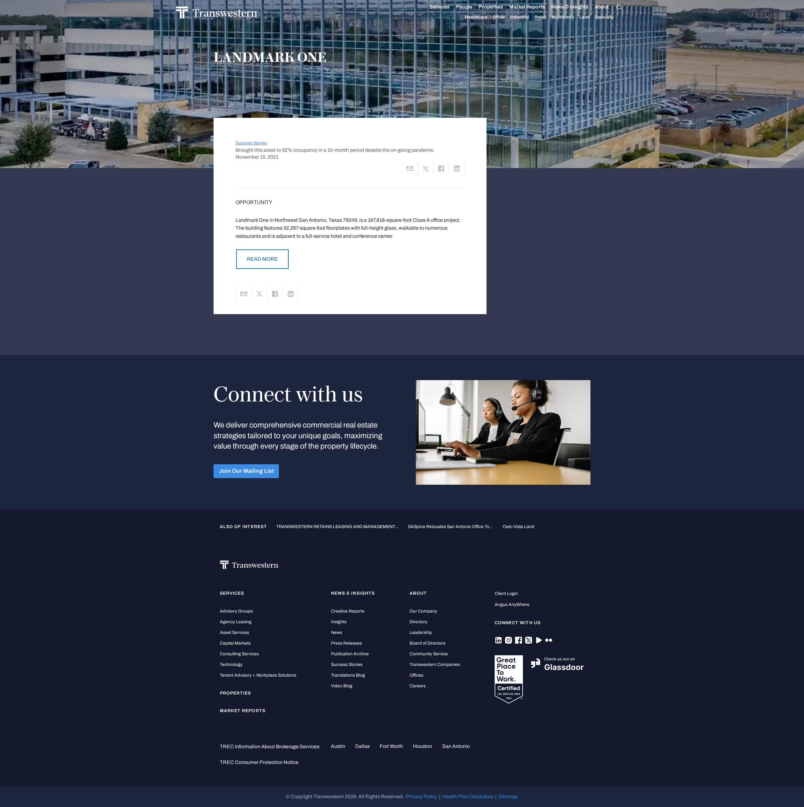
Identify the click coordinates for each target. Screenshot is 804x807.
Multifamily (563, 17)
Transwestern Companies (435, 664)
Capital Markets (235, 643)
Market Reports (527, 6)
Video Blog (341, 686)
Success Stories (251, 143)
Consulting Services (239, 654)
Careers (418, 686)
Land (584, 17)
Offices (416, 675)
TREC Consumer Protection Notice (259, 762)
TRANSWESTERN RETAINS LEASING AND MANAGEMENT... (337, 526)
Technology (231, 664)
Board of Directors (427, 643)
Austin (338, 746)
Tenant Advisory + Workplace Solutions (258, 675)
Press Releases (346, 643)
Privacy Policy (421, 796)
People (464, 6)
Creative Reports (347, 611)
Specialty (604, 17)
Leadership (421, 632)
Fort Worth (391, 746)
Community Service (429, 654)
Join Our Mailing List (246, 471)
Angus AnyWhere (512, 604)
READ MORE (262, 259)
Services (439, 6)
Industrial (519, 17)
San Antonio (456, 746)
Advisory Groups (236, 611)
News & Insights (570, 6)
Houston (422, 746)
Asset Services (234, 632)
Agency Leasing (236, 621)
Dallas (362, 746)
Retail (540, 17)
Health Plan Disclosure (467, 796)
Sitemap (508, 796)
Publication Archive (350, 654)
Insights (338, 621)
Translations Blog (348, 675)
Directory (418, 621)
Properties (491, 6)
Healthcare (476, 17)
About (602, 6)
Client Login (506, 593)
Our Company (423, 611)
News (336, 632)
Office (498, 17)
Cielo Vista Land (518, 526)
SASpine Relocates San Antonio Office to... (450, 526)
